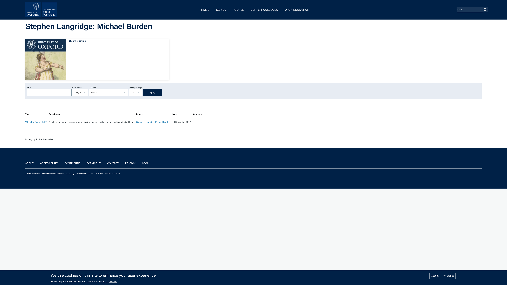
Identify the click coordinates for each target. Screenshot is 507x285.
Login (145, 163)
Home (205, 9)
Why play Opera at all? (36, 122)
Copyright (93, 163)
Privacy (130, 163)
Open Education (297, 9)
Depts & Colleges (264, 9)
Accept (434, 276)
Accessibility (49, 163)
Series (221, 9)
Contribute (72, 163)
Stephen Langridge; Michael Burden (153, 122)
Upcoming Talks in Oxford (76, 173)
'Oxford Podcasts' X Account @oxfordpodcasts (44, 173)
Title (29, 88)
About (29, 163)
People (238, 9)
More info (113, 282)
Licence (92, 88)
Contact (113, 163)
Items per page (135, 88)
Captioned (77, 88)
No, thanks (448, 276)
